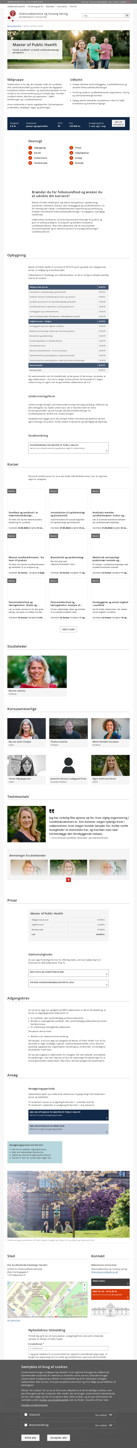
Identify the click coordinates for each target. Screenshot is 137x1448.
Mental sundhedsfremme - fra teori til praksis (48, 350)
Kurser (37, 152)
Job (110, 2)
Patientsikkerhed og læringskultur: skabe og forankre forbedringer (57, 360)
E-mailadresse (36, 1344)
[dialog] (68, 1404)
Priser (78, 147)
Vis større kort (13, 1320)
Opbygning (40, 147)
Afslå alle (30, 1437)
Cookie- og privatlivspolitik (53, 1399)
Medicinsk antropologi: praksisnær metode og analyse (52, 331)
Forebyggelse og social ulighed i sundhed (47, 326)
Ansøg (78, 157)
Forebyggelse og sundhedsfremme (44, 311)
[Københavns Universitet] (12, 16)
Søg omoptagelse (118, 123)
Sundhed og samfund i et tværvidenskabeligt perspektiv (53, 302)
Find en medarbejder (98, 2)
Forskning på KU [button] (35, 6)
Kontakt (79, 163)
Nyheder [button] (50, 6)
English (123, 2)
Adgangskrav (82, 152)
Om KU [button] (73, 6)
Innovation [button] (62, 6)
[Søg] (127, 15)
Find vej (84, 2)
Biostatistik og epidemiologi (41, 336)
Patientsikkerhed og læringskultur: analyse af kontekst (52, 355)
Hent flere (68, 629)
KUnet (116, 2)
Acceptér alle (59, 1437)
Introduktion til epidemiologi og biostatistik (48, 292)
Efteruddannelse (14, 26)
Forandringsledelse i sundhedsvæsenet (46, 341)
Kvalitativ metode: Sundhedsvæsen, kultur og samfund (52, 297)
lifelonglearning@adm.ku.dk (104, 1272)
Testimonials (40, 163)
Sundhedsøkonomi (37, 345)
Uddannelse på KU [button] (16, 6)
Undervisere (40, 157)
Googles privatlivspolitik (34, 1405)
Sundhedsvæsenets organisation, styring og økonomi (52, 306)
